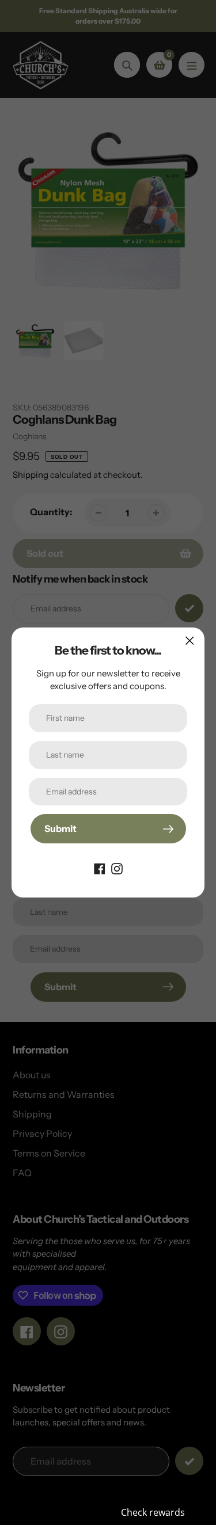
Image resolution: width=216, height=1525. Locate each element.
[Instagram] (117, 867)
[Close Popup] (190, 640)
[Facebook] (99, 867)
